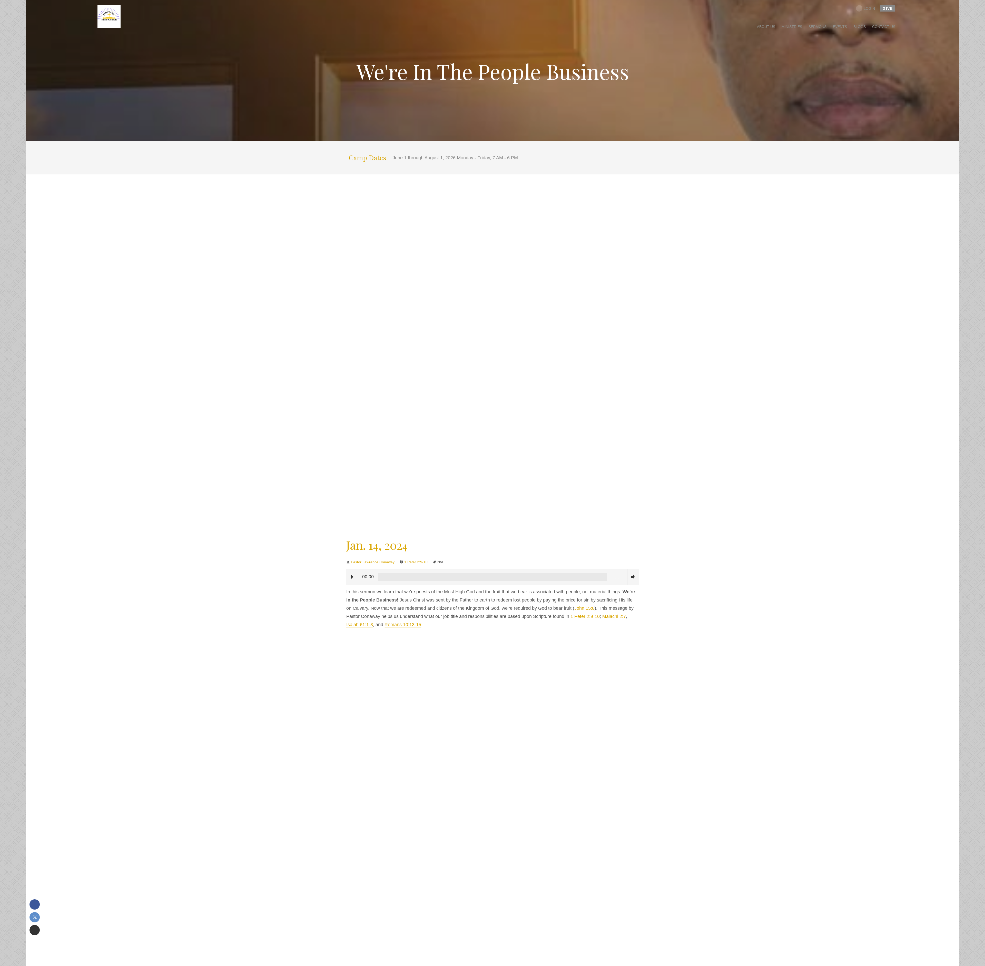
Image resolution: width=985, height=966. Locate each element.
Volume (632, 577)
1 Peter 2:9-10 (416, 562)
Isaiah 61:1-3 (359, 624)
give (888, 8)
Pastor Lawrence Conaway (373, 562)
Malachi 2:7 (614, 616)
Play (352, 577)
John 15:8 (584, 608)
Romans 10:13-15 (403, 624)
